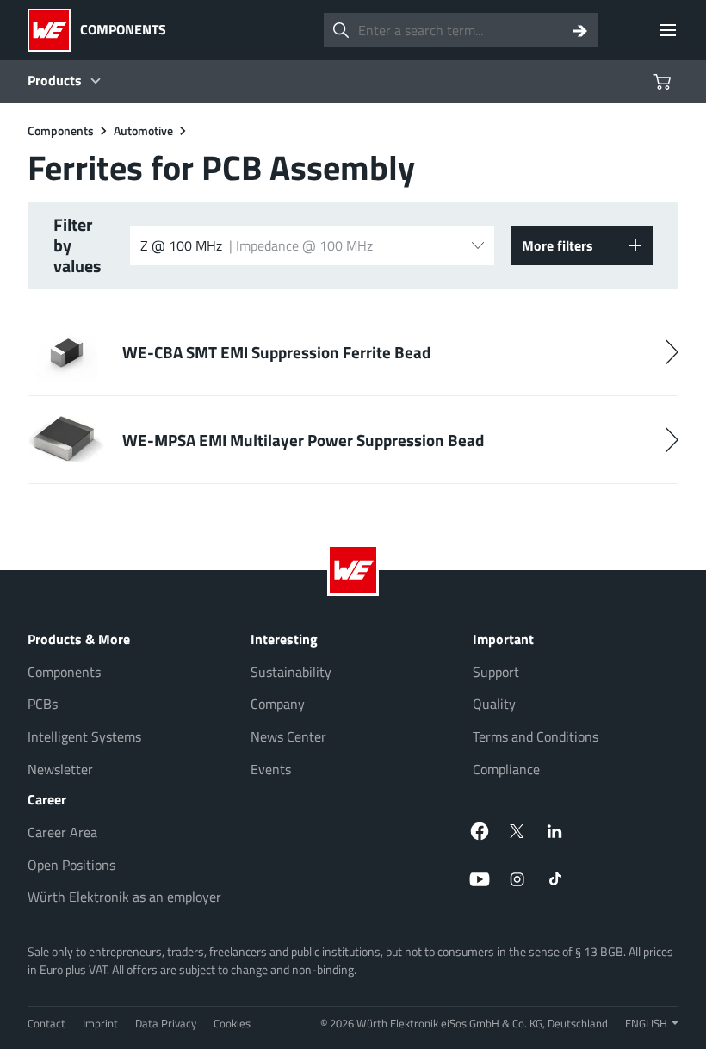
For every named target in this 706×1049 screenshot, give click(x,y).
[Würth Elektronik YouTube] (480, 879)
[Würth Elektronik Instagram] (517, 879)
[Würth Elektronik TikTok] (555, 879)
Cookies (232, 1023)
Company (278, 703)
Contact (46, 1023)
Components (64, 671)
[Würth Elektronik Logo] (54, 30)
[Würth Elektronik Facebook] (480, 831)
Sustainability (291, 671)
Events (271, 769)
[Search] (580, 30)
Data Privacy (165, 1023)
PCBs (43, 703)
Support (496, 671)
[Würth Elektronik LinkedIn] (555, 831)
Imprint (100, 1023)
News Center (288, 736)
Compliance (506, 769)
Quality (494, 703)
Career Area (62, 832)
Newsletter (60, 769)
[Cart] (665, 82)
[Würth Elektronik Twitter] (517, 831)
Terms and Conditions (535, 736)
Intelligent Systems (84, 736)
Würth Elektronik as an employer (124, 896)
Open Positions (71, 864)
